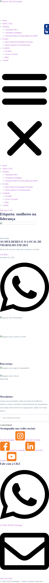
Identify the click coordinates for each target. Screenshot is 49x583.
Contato (5, 60)
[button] (24, 114)
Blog (6, 57)
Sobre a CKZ (7, 24)
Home (4, 20)
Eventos (5, 39)
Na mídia (8, 51)
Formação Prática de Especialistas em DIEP (21, 36)
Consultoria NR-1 (11, 30)
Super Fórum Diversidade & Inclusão (19, 42)
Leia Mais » (4, 254)
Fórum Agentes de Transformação (17, 45)
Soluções (5, 27)
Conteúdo (6, 48)
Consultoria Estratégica (13, 33)
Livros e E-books (11, 54)
